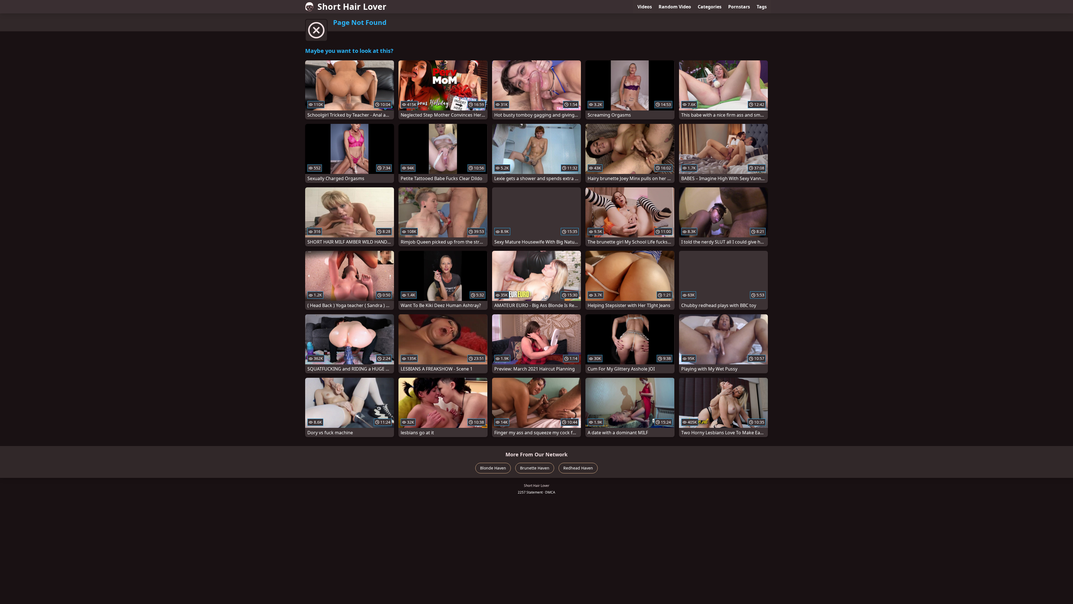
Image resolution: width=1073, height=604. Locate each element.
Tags (762, 7)
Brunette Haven (534, 468)
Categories (709, 7)
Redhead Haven (578, 468)
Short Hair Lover (351, 6)
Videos (644, 7)
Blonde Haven (493, 468)
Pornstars (739, 7)
